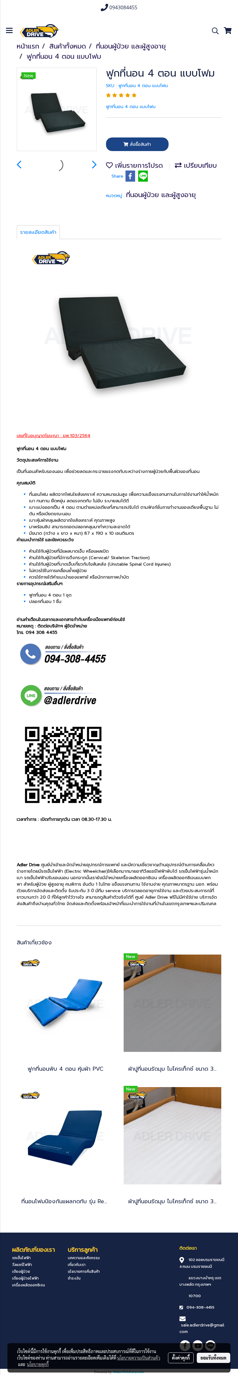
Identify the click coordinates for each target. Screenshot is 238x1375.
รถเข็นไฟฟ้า (21, 1258)
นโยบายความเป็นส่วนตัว (138, 1357)
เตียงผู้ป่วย (21, 1271)
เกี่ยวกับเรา (77, 1264)
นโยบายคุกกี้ (38, 1364)
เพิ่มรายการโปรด (138, 165)
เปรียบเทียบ (199, 165)
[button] (213, 30)
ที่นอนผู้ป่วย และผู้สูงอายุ (161, 195)
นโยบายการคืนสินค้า (84, 1271)
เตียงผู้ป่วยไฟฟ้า (25, 1278)
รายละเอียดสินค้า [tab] (38, 232)
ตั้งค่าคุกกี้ (181, 1357)
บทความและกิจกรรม (84, 1258)
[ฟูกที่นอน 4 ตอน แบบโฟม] (56, 109)
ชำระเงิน (74, 1278)
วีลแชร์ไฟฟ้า (22, 1264)
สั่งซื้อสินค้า (139, 144)
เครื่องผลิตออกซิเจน (28, 1285)
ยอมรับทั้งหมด (214, 1357)
